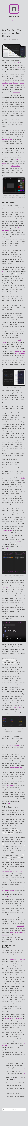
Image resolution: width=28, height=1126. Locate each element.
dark (19, 340)
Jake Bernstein (20, 353)
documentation (7, 139)
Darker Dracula (20, 351)
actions (9, 871)
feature (15, 83)
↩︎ (24, 1068)
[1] (3, 271)
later (4, 85)
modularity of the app (17, 959)
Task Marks (5, 587)
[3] (19, 713)
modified (17, 542)
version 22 (20, 926)
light (4, 342)
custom (4, 871)
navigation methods (15, 767)
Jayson (17, 159)
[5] (24, 870)
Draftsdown (17, 707)
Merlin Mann (11, 785)
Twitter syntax (7, 530)
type (21, 871)
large (10, 83)
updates (21, 83)
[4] (9, 803)
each (17, 871)
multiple (5, 83)
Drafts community (14, 745)
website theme (15, 166)
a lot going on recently (13, 1018)
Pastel (4, 163)
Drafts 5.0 (15, 63)
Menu (15, 21)
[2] (7, 548)
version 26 (16, 92)
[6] (8, 896)
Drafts (17, 67)
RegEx (23, 478)
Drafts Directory (8, 890)
